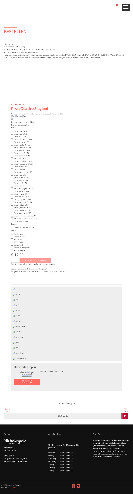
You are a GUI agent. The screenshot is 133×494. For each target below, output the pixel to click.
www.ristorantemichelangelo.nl (15, 461)
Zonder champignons (21, 248)
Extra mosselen (19, 156)
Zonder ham (18, 240)
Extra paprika (19, 145)
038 (5, 456)
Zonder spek (18, 245)
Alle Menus (15, 104)
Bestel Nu (63, 416)
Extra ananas (18, 191)
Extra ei (17, 137)
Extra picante (19, 186)
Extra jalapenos (19, 199)
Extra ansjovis (19, 150)
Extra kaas (18, 134)
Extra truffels (19, 210)
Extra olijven (19, 194)
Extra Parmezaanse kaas (23, 219)
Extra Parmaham (20, 139)
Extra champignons (21, 189)
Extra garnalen (19, 148)
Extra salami (18, 178)
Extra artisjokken (20, 167)
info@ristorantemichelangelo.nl (15, 459)
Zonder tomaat (19, 250)
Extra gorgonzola (20, 164)
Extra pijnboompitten (22, 216)
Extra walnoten (19, 213)
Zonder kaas (18, 234)
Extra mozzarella (20, 161)
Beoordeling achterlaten (27, 382)
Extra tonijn (18, 153)
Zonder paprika (19, 237)
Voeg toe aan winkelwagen (35, 260)
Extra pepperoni (20, 202)
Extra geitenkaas (20, 208)
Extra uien (18, 131)
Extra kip (17, 183)
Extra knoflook (19, 169)
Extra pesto (18, 221)
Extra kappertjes (20, 172)
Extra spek (18, 180)
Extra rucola (18, 142)
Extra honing (19, 205)
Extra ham (18, 175)
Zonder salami (19, 242)
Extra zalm (18, 159)
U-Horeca (13, 487)
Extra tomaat (19, 197)
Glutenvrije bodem (21, 228)
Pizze (23, 104)
